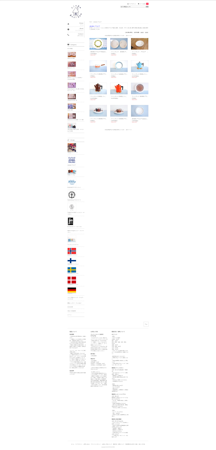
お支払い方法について (107, 444)
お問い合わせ (87, 444)
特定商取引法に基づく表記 (131, 444)
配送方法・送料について (118, 444)
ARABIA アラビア (97, 22)
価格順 (142, 32)
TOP (90, 22)
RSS (139, 444)
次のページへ (129, 35)
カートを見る (144, 3)
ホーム (72, 444)
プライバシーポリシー (96, 444)
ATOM (143, 444)
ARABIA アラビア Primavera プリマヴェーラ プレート (106, 52)
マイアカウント (132, 3)
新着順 (146, 32)
